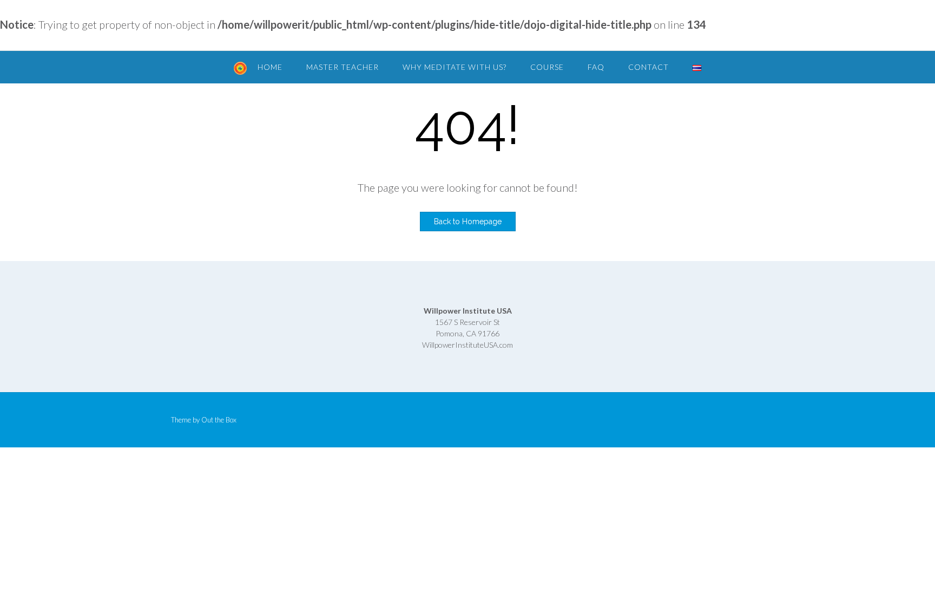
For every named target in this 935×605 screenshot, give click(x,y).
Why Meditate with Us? (454, 66)
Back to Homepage (468, 221)
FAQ (596, 66)
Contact (648, 66)
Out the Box (218, 419)
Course (547, 66)
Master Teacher (342, 66)
